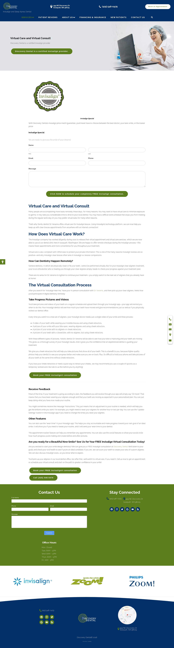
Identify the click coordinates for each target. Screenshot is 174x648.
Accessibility (89, 641)
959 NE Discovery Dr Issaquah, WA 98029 (61, 6)
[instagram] (117, 509)
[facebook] (112, 509)
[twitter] (122, 509)
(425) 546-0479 (110, 6)
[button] (2, 261)
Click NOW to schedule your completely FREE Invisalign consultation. (87, 194)
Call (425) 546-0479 (43, 478)
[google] (127, 509)
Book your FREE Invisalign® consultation (55, 375)
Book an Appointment (157, 6)
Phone (90, 158)
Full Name (15, 498)
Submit (49, 533)
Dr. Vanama (98, 290)
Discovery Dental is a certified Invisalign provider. (41, 51)
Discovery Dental (121, 447)
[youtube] (132, 509)
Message (32, 169)
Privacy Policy (85, 641)
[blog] (138, 509)
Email (31, 158)
